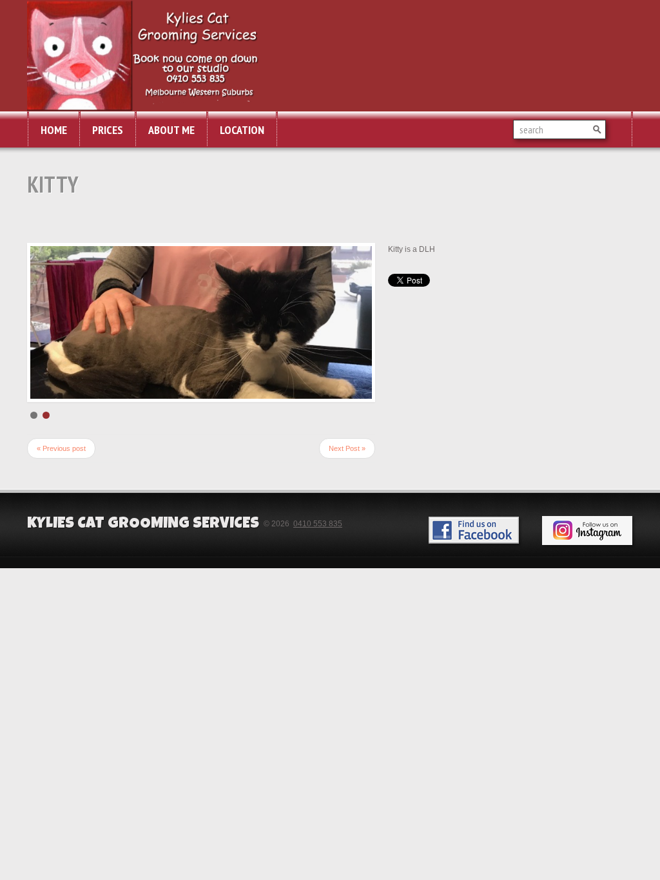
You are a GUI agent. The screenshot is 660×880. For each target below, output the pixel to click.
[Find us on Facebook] (474, 560)
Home (54, 129)
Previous (43, 337)
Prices (107, 129)
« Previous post (61, 479)
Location (242, 129)
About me (171, 129)
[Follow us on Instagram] (587, 560)
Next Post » (347, 479)
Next (359, 337)
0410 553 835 (317, 553)
